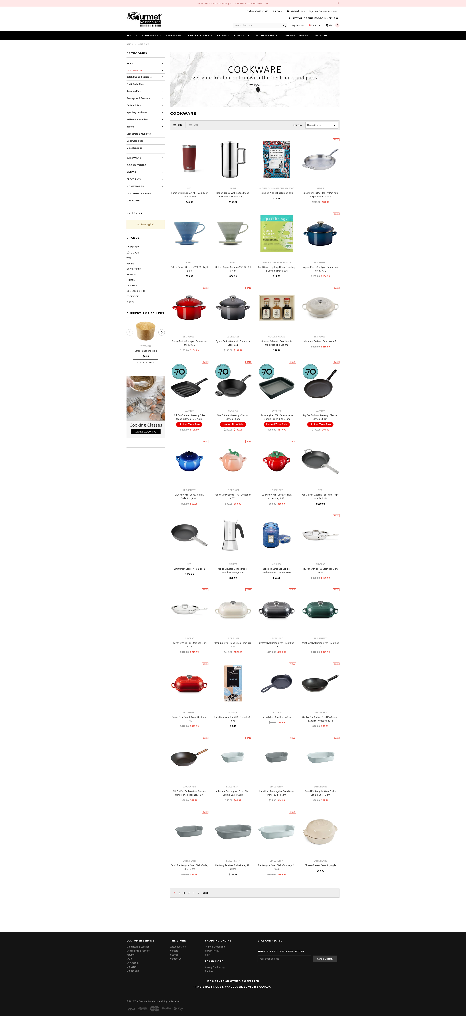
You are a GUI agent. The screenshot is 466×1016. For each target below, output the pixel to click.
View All (131, 302)
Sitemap (174, 955)
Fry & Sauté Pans (135, 84)
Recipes (209, 971)
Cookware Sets (135, 141)
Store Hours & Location (138, 947)
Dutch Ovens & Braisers (139, 77)
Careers (174, 951)
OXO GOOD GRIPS (136, 291)
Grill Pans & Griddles (137, 119)
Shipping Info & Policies (138, 951)
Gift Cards (132, 967)
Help (207, 955)
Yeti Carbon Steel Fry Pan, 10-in (189, 569)
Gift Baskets (133, 971)
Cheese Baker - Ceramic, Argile (320, 865)
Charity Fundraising (215, 967)
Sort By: (298, 125)
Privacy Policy (212, 951)
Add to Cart (145, 362)
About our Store (178, 947)
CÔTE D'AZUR (133, 252)
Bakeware (173, 35)
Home (130, 44)
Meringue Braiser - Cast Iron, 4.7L (320, 341)
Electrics (241, 35)
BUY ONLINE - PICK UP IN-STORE (249, 3)
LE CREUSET (133, 247)
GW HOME (321, 35)
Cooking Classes (295, 35)
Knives (222, 35)
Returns (131, 955)
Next (205, 893)
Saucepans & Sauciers (138, 98)
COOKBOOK (133, 296)
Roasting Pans (134, 91)
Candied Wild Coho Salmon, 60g (277, 193)
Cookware (150, 35)
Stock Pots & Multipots (139, 134)
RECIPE (130, 263)
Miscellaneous (134, 148)
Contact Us (175, 959)
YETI (129, 258)
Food (131, 35)
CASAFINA (132, 285)
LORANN (131, 280)
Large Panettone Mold (146, 351)
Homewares (265, 35)
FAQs (129, 959)
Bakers (130, 126)
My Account (133, 963)
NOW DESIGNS (134, 269)
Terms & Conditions (215, 947)
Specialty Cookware (137, 112)
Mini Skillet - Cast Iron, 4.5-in (277, 717)
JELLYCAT (131, 274)
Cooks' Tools (198, 35)
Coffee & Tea (134, 105)
